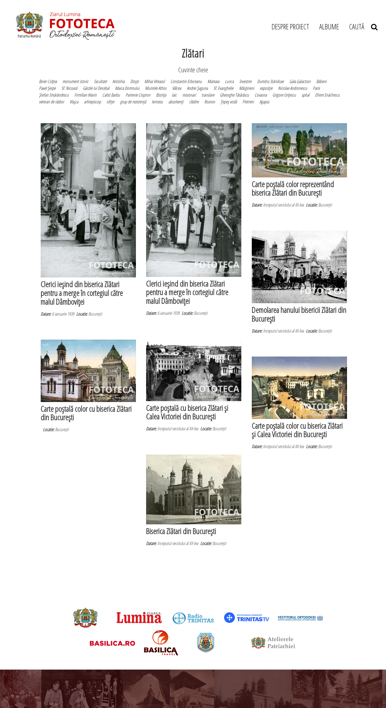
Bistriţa (161, 95)
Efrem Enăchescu (327, 95)
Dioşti (134, 81)
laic (174, 95)
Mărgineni (246, 88)
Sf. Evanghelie (223, 88)
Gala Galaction (300, 81)
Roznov (209, 102)
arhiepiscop (92, 102)
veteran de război (51, 102)
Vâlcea (176, 88)
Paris (316, 88)
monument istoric (75, 81)
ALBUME (329, 26)
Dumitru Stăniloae (270, 81)
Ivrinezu (157, 102)
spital (305, 95)
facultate (100, 81)
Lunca (229, 81)
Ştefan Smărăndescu (54, 95)
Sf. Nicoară (69, 88)
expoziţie (266, 88)
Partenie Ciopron (137, 95)
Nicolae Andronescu (292, 88)
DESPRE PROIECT (290, 26)
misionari (189, 95)
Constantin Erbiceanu (186, 81)
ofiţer (110, 102)
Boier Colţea (48, 81)
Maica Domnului (127, 88)
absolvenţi (175, 102)
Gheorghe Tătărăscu (234, 95)
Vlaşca (74, 102)
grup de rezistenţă (133, 102)
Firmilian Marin (85, 95)
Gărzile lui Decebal (96, 88)
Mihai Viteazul (154, 81)
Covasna (261, 95)
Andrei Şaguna (197, 88)
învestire (245, 81)
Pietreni (248, 102)
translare (207, 95)
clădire (194, 102)
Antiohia (118, 81)
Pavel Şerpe (47, 88)
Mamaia (213, 81)
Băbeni (321, 81)
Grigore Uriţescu (284, 95)
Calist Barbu (111, 95)
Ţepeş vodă (228, 102)
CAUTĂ (360, 26)
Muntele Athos (155, 88)
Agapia (264, 102)
